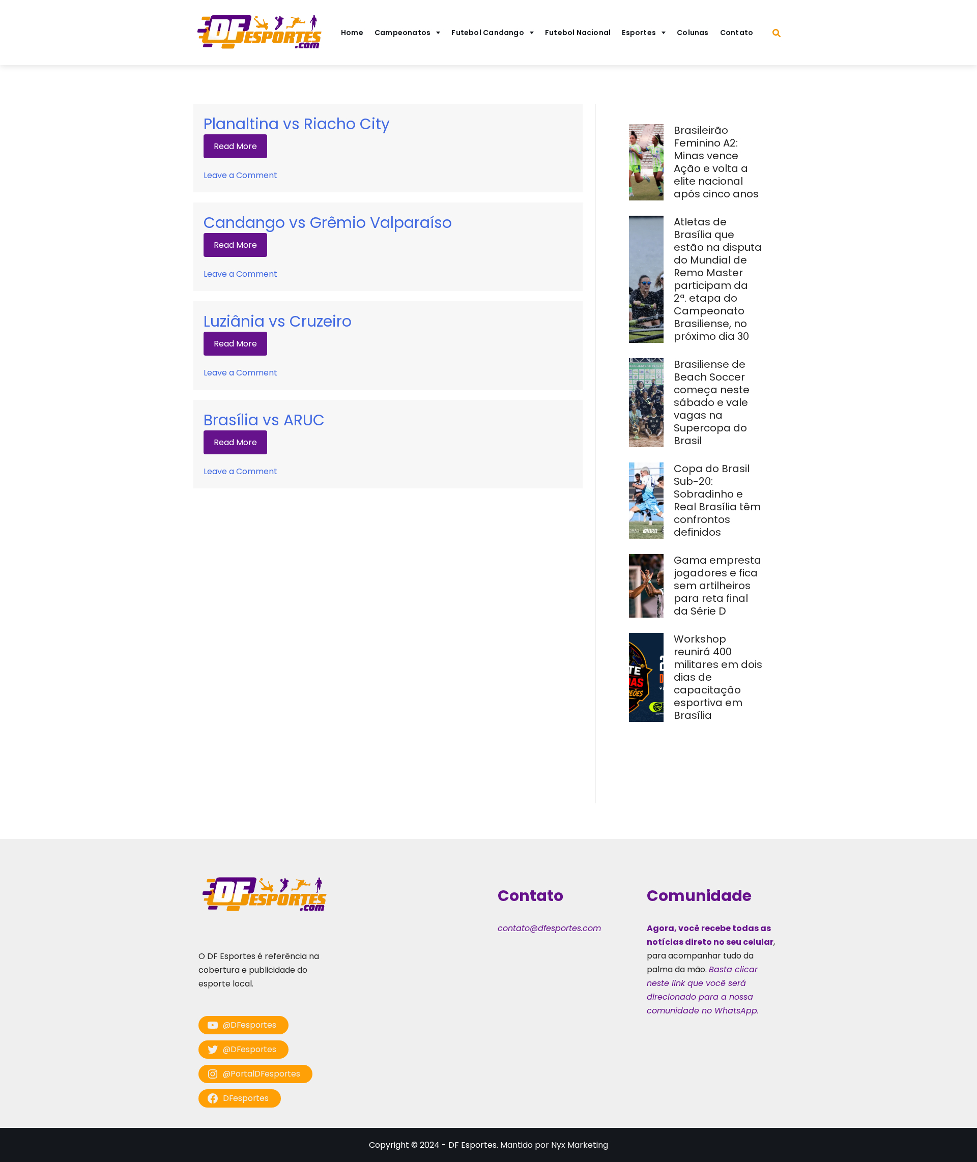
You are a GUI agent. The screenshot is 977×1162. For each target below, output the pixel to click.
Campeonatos (402, 32)
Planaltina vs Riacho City (297, 124)
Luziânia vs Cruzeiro (278, 321)
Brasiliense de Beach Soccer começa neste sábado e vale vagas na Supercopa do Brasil (712, 402)
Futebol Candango (487, 32)
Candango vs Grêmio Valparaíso (328, 223)
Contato (737, 32)
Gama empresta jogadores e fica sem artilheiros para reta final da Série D (717, 585)
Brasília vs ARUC (264, 420)
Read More (235, 146)
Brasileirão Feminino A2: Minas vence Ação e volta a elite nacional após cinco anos (717, 162)
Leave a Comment (240, 175)
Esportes (639, 32)
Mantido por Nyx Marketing (554, 1145)
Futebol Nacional (578, 32)
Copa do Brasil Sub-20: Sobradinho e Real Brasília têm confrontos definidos (717, 500)
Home (352, 32)
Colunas (693, 32)
